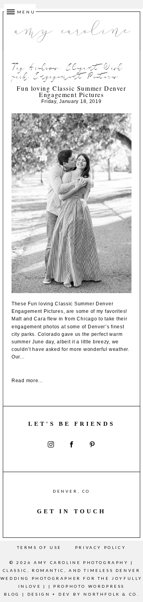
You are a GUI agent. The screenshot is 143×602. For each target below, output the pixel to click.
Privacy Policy (100, 547)
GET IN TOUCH (71, 511)
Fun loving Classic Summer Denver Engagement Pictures (71, 91)
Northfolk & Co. (111, 594)
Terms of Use (39, 547)
